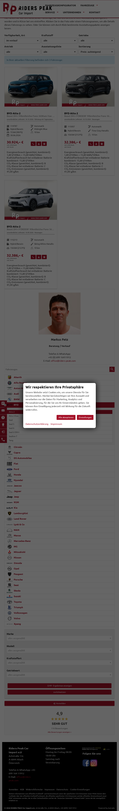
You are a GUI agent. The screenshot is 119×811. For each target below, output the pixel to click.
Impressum (56, 424)
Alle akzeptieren (66, 417)
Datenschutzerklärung (37, 424)
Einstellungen (85, 417)
